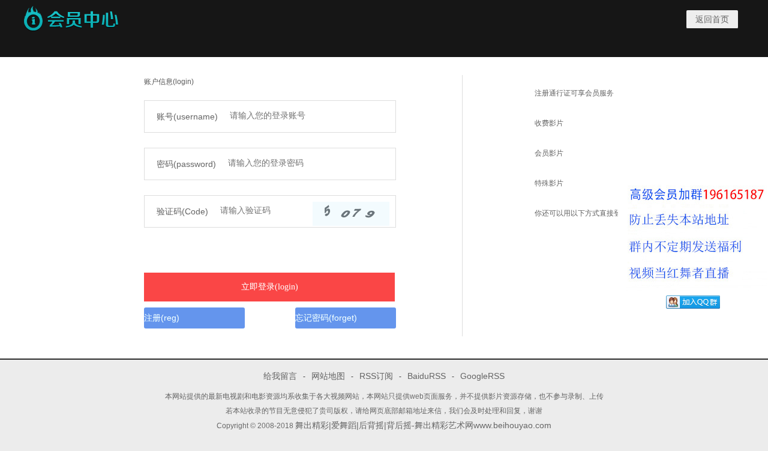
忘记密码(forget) (326, 317)
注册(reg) (161, 317)
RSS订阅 (376, 376)
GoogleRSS (482, 376)
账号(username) (187, 116)
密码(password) (186, 164)
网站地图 (328, 376)
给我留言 (280, 376)
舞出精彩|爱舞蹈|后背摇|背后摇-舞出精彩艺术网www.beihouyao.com (423, 425)
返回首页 (712, 19)
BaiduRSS (426, 376)
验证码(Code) (182, 211)
